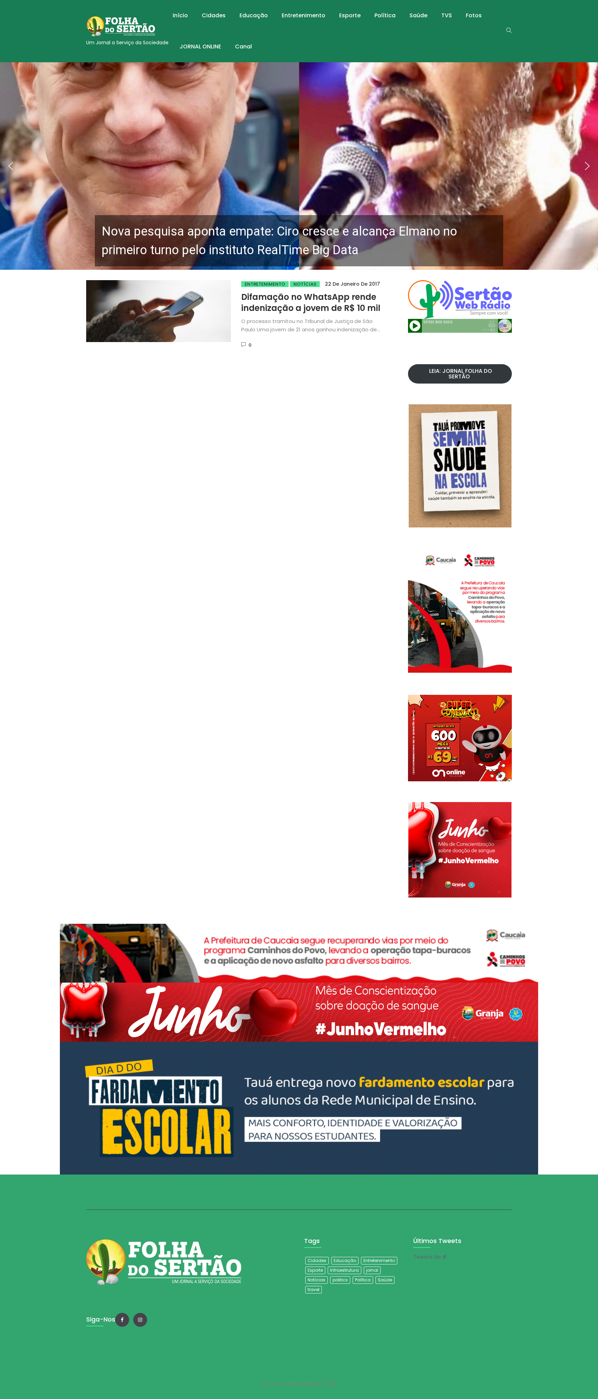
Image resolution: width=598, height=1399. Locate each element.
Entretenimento (303, 15)
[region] (299, 166)
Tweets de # (430, 1256)
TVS (446, 15)
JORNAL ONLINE (200, 46)
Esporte (350, 15)
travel (313, 1289)
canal (243, 46)
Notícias (304, 284)
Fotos (474, 15)
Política (385, 15)
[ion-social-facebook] (122, 1320)
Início (180, 15)
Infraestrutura (344, 1270)
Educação (253, 15)
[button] (299, 166)
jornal (372, 1270)
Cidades (214, 15)
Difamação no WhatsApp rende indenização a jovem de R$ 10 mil (310, 302)
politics (340, 1280)
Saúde (418, 15)
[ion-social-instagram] (140, 1320)
